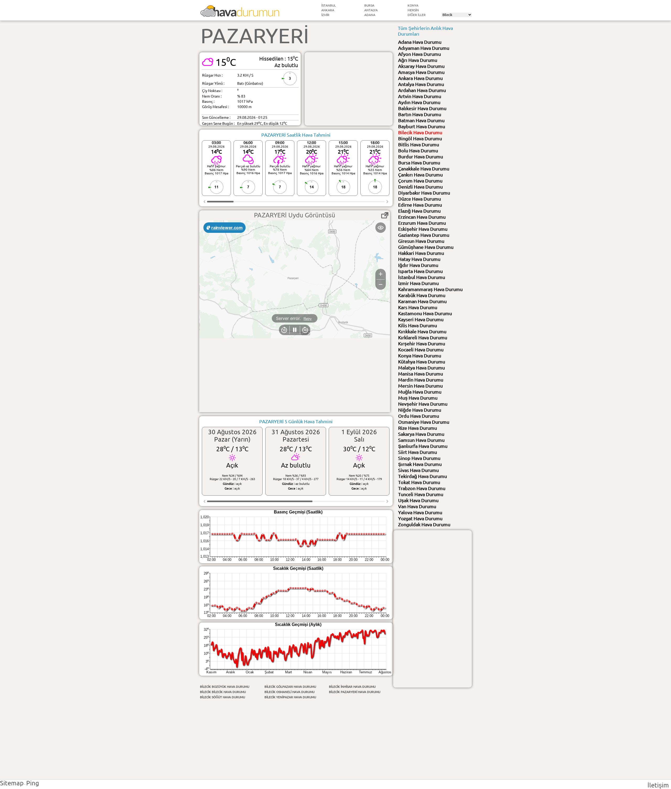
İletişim (658, 785)
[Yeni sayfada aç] (384, 215)
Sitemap (12, 783)
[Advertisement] (349, 89)
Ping (32, 783)
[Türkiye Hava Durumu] (240, 14)
